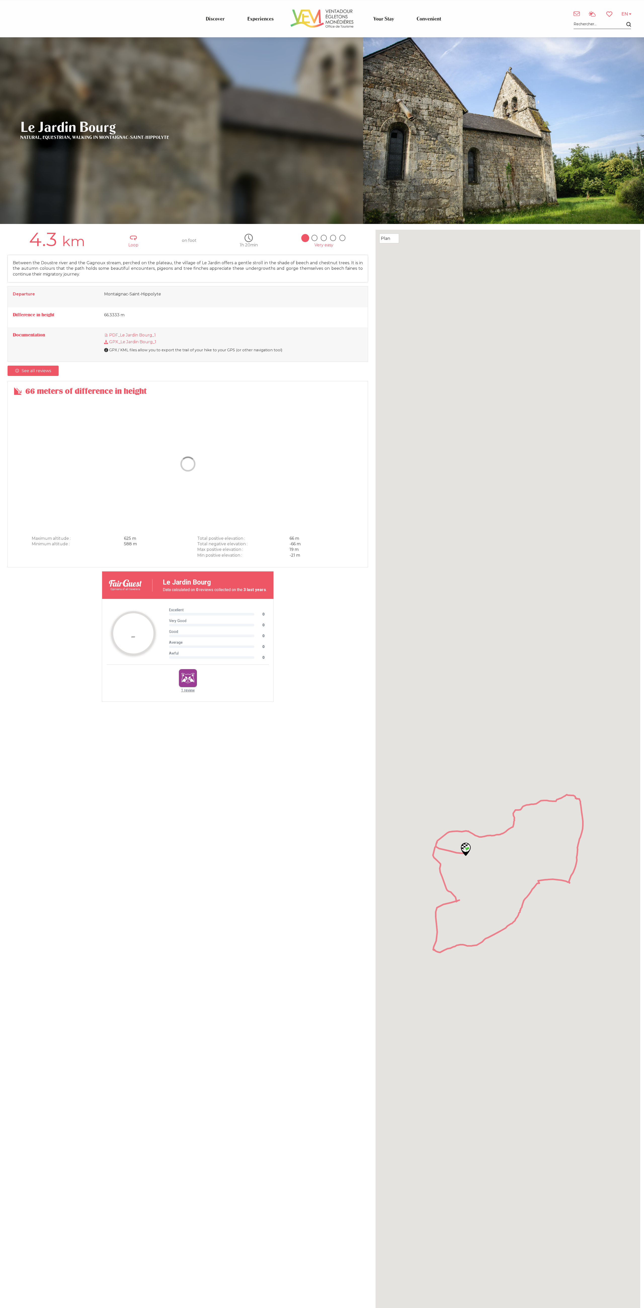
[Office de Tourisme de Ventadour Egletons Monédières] (322, 19)
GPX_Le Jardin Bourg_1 (132, 341)
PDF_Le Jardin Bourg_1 (132, 335)
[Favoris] (610, 14)
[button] (602, 24)
